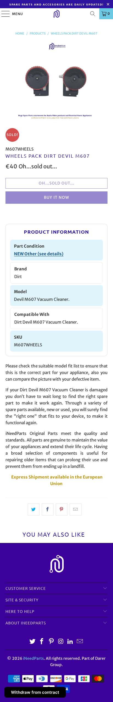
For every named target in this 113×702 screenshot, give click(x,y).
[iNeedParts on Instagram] (61, 642)
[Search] (92, 13)
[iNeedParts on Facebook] (42, 642)
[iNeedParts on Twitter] (32, 642)
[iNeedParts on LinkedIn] (70, 642)
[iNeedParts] (56, 13)
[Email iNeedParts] (80, 642)
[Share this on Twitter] (33, 509)
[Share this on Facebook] (47, 509)
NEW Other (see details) (38, 253)
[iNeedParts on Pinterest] (51, 642)
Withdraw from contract (35, 692)
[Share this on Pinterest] (61, 509)
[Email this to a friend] (75, 509)
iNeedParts (33, 658)
